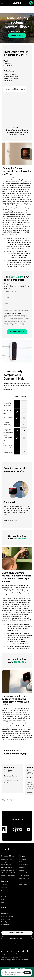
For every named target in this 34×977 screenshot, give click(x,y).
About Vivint (22, 859)
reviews (5, 800)
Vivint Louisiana (5, 894)
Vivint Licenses (4, 957)
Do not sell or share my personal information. (11, 959)
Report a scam (16, 944)
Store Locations (23, 864)
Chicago (8, 130)
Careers (21, 870)
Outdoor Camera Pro (7, 867)
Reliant (3, 899)
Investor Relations (24, 878)
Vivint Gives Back (24, 873)
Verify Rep (4, 922)
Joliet (26, 130)
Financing (4, 887)
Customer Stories (24, 875)
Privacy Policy (22, 324)
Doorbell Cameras (6, 864)
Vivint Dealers (5, 897)
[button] (2, 3)
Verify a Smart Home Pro (16, 932)
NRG (2, 902)
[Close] (3, 973)
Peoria (26, 132)
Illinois (10, 9)
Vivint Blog (4, 884)
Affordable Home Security (8, 873)
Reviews (21, 862)
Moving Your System (7, 916)
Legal (20, 956)
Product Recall (26, 956)
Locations (4, 9)
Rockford (9, 132)
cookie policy (14, 972)
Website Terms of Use (14, 957)
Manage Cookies (6, 924)
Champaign (13, 134)
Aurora (14, 130)
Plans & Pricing (23, 884)
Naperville (20, 130)
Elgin (21, 132)
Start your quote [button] (17, 35)
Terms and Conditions (6, 956)
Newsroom (22, 867)
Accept (27, 972)
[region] (16, 972)
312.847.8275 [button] (7, 81)
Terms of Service (12, 324)
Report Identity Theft (16, 938)
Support (3, 911)
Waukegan (21, 134)
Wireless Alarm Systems (8, 875)
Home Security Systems (7, 859)
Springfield (15, 132)
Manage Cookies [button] (12, 974)
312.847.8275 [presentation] (31, 3)
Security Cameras (6, 862)
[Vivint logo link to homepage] (17, 3)
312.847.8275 (7, 65)
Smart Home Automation (8, 870)
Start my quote (20, 89)
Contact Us (4, 913)
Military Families (5, 919)
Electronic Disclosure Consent (14, 313)
